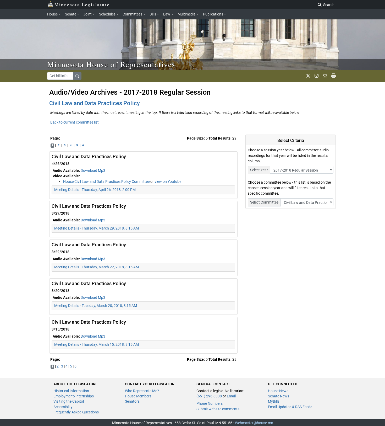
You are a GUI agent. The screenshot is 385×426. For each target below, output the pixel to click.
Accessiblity (63, 407)
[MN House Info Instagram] (316, 76)
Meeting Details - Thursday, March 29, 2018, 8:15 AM (96, 228)
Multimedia (187, 14)
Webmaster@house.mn (254, 423)
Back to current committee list (74, 122)
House (52, 14)
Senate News (278, 396)
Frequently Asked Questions (76, 412)
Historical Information (71, 391)
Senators (132, 401)
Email (231, 396)
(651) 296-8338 (209, 396)
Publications (213, 14)
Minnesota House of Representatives (111, 64)
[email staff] (325, 76)
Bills (153, 14)
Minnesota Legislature (82, 4)
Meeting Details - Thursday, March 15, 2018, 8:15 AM (96, 344)
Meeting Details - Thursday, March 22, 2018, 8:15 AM (96, 267)
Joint (87, 14)
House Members (138, 396)
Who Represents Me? (142, 391)
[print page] (333, 76)
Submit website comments (217, 409)
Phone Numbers (209, 403)
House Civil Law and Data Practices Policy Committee (106, 181)
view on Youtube (168, 181)
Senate (70, 14)
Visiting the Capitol (68, 401)
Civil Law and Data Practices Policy (94, 103)
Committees (132, 14)
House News (278, 391)
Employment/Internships (73, 396)
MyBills (273, 401)
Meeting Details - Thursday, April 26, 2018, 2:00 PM (95, 190)
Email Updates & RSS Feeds (290, 407)
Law (166, 14)
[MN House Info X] (308, 76)
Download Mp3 (93, 170)
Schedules (107, 14)
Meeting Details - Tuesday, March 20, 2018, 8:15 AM (95, 305)
